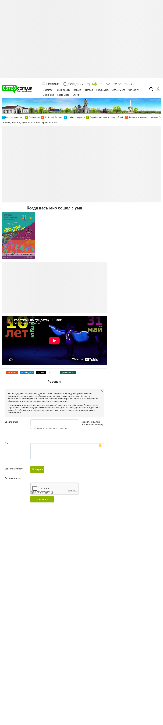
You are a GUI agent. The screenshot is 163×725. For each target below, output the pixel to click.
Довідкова (48, 95)
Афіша (97, 84)
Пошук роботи (63, 90)
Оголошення (122, 84)
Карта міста (63, 95)
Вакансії (78, 90)
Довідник (75, 84)
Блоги (76, 95)
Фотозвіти (133, 90)
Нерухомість (102, 90)
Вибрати (38, 469)
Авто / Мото (118, 90)
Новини (52, 84)
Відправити (42, 499)
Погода (89, 90)
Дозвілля (48, 90)
